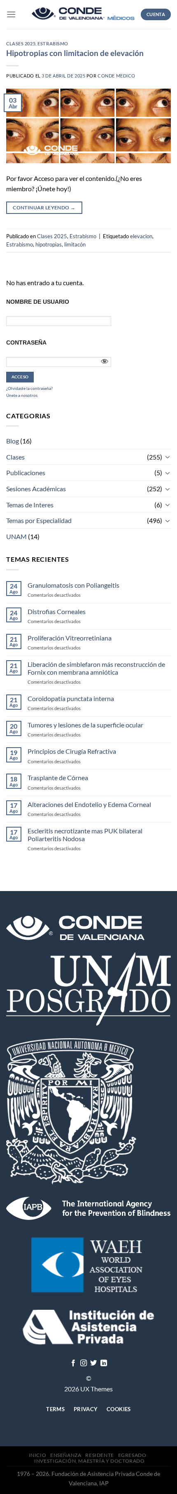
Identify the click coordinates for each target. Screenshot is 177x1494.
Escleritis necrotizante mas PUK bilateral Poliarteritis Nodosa (85, 834)
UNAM (16, 536)
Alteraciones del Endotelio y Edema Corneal (89, 804)
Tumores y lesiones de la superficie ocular (85, 725)
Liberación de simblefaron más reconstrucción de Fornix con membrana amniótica (96, 668)
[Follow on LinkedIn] (103, 1363)
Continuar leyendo (44, 207)
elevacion (141, 236)
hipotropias (48, 244)
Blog (12, 441)
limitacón (75, 244)
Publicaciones (25, 472)
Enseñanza (66, 1455)
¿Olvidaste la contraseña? (29, 388)
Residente (99, 1455)
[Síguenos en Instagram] (83, 1363)
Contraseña (26, 342)
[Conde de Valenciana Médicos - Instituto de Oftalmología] (83, 14)
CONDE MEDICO (116, 75)
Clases (15, 457)
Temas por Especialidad (39, 520)
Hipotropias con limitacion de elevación (75, 53)
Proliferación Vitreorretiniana (70, 638)
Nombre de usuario (37, 301)
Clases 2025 (20, 43)
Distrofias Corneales (57, 611)
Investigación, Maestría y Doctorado (89, 1461)
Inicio (38, 1455)
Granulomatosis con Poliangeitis (73, 585)
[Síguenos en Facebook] (73, 1363)
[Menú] (11, 14)
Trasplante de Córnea (58, 777)
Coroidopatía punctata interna (71, 698)
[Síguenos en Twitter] (93, 1363)
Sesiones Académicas (36, 489)
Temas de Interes (30, 505)
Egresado (132, 1455)
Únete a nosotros (21, 395)
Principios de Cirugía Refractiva (72, 751)
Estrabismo (52, 43)
